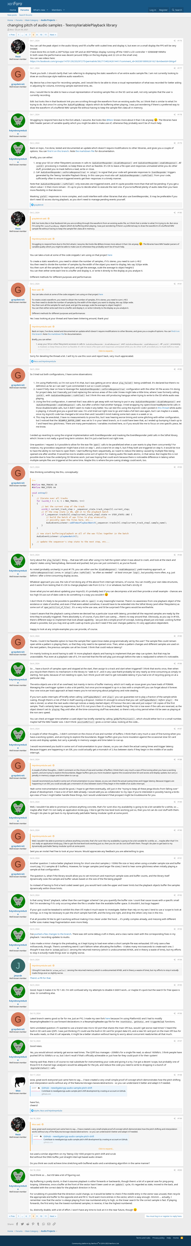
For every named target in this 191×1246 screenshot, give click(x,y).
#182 (180, 369)
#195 (180, 985)
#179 (180, 143)
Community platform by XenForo (95, 1243)
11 (46, 34)
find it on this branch (58, 151)
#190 (180, 830)
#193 (180, 929)
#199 (180, 1118)
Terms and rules (143, 1237)
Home (13, 9)
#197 (180, 1041)
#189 (180, 802)
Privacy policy (159, 1237)
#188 (180, 759)
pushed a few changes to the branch (52, 933)
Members (57, 9)
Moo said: (36, 1124)
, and (48, 1110)
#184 (180, 555)
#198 (180, 1075)
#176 (180, 40)
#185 (180, 636)
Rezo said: (36, 289)
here (110, 254)
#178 (180, 114)
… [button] (22, 34)
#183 (180, 467)
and (45, 361)
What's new (39, 9)
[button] (47, 10)
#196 (180, 1013)
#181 (180, 284)
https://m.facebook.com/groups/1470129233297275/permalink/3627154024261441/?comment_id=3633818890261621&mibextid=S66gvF (103, 61)
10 (41, 34)
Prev (13, 34)
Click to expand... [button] (106, 351)
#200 (180, 1170)
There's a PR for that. (40, 977)
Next (52, 34)
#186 (180, 663)
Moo (12, 29)
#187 (180, 728)
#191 (180, 858)
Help (169, 1237)
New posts (12, 15)
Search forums (25, 15)
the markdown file (85, 151)
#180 (180, 212)
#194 (180, 959)
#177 (180, 68)
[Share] (175, 41)
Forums (24, 9)
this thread (163, 407)
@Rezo (109, 119)
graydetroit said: (39, 218)
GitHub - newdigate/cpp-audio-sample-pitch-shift (67, 1087)
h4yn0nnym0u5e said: (41, 238)
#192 (180, 895)
